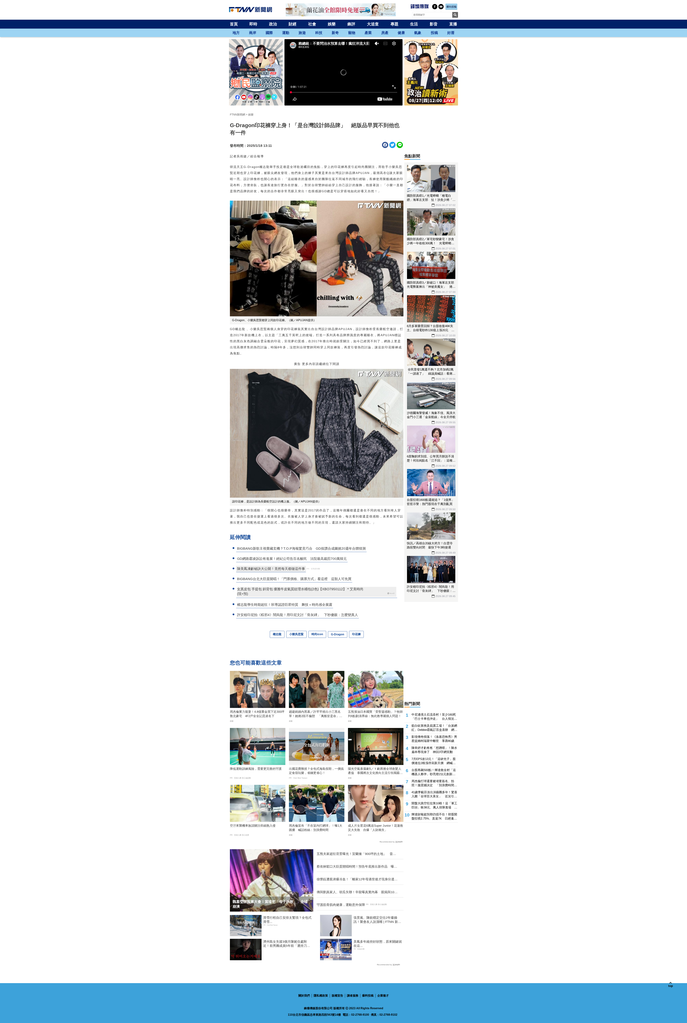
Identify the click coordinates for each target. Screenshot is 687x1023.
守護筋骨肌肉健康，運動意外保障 (341, 905)
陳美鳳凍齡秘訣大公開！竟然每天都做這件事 (271, 569)
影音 (434, 24)
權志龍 (277, 634)
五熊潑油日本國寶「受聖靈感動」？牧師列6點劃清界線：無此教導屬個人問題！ (375, 714)
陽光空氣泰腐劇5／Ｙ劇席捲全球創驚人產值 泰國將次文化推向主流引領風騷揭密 (375, 771)
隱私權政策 (321, 995)
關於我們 (304, 995)
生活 (414, 24)
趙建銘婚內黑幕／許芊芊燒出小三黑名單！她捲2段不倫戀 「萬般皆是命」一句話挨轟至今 (315, 714)
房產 (384, 33)
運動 (285, 33)
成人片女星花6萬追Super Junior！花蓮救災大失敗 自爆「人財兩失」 (375, 828)
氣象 (417, 33)
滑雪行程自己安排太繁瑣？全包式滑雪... (287, 920)
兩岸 (252, 33)
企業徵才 (383, 995)
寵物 (351, 33)
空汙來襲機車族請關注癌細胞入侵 (253, 825)
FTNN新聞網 (237, 114)
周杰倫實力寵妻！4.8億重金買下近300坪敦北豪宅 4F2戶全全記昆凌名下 (257, 714)
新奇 (335, 33)
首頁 (234, 24)
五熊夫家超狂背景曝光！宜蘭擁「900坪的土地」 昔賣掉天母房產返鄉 (356, 854)
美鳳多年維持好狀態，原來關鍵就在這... (378, 944)
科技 (318, 33)
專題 (394, 24)
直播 (453, 24)
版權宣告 (337, 995)
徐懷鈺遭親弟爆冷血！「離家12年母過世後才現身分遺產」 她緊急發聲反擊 (355, 879)
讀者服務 (352, 995)
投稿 (434, 33)
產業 (368, 33)
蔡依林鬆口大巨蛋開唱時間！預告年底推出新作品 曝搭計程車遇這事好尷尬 (357, 867)
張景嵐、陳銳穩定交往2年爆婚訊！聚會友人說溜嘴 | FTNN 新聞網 (377, 920)
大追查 (373, 24)
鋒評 (351, 24)
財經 (292, 24)
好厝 (450, 33)
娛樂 (332, 24)
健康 (401, 33)
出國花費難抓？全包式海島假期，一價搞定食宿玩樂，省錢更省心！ (316, 771)
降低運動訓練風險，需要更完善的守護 (256, 769)
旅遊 (302, 33)
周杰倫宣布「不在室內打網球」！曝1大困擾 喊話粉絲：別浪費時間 (315, 828)
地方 (236, 33)
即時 (253, 24)
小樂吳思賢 (296, 634)
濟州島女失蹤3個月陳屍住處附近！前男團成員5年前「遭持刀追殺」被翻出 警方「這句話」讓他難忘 (287, 944)
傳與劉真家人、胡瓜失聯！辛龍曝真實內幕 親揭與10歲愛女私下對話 (357, 892)
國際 (269, 33)
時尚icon (317, 634)
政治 (273, 24)
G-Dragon (337, 634)
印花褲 (356, 634)
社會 (312, 24)
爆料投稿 (368, 995)
